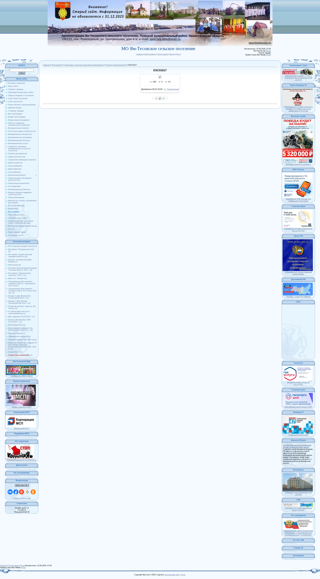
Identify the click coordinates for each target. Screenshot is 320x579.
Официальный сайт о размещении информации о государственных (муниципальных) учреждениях (298, 533)
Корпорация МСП (21, 428)
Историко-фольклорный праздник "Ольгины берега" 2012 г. (22, 269)
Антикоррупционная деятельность (21, 460)
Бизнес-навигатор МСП (22, 407)
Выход (172, 54)
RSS (269, 55)
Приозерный (173, 89)
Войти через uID (22, 485)
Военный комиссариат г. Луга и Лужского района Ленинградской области (298, 78)
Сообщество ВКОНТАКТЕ (22, 376)
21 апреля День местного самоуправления (19, 312)
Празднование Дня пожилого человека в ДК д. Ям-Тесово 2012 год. (22, 291)
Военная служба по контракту (298, 164)
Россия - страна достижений (298, 297)
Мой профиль (150, 54)
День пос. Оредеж (16, 278)
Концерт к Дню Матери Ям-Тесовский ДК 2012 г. (19, 297)
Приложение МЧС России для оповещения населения (298, 200)
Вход (178, 54)
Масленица (13, 265)
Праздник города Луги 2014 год (21, 340)
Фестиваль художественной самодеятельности (20, 255)
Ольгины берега (15, 333)
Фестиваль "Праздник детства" (21, 249)
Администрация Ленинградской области (298, 493)
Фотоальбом (57, 65)
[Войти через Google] (27, 492)
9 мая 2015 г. (13, 352)
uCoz (183, 575)
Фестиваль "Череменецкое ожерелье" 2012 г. (19, 274)
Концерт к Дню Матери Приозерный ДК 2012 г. (17, 302)
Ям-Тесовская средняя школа (21, 246)
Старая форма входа (22, 498)
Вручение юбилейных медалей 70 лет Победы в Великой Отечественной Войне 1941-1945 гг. (22, 346)
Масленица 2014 (15, 325)
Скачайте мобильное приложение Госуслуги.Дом (298, 230)
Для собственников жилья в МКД (298, 407)
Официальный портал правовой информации (298, 273)
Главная (139, 54)
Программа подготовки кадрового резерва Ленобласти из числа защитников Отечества (298, 109)
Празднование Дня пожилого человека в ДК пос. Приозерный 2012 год (21, 283)
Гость (268, 51)
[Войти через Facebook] (15, 491)
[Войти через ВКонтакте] (10, 491)
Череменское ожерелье (18, 336)
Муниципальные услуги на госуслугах (298, 383)
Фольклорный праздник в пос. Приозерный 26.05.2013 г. (20, 329)
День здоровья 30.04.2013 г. (20, 317)
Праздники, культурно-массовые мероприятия (84, 65)
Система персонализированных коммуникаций (298, 509)
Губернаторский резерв (298, 435)
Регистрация (162, 54)
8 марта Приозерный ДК (18, 355)
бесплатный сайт (172, 575)
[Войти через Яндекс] (21, 491)
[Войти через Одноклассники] (33, 491)
